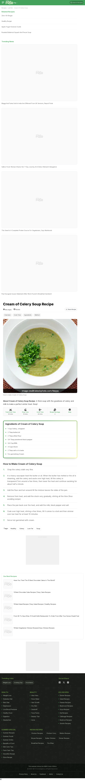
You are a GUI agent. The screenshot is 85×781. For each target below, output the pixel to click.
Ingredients (27, 315)
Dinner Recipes (65, 695)
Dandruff (34, 709)
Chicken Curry (51, 733)
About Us (33, 774)
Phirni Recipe (7, 757)
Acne (33, 720)
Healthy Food (7, 713)
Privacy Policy (23, 774)
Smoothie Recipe (9, 754)
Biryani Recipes (36, 738)
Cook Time (17, 315)
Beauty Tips (35, 716)
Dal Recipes (64, 713)
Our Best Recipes (10, 576)
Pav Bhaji (50, 743)
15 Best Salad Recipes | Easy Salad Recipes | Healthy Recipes (35, 604)
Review (18, 309)
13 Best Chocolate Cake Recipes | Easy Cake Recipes (32, 592)
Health (5, 692)
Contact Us (59, 774)
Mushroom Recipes (66, 706)
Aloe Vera (34, 695)
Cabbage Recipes (66, 716)
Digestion (6, 716)
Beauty (33, 692)
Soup (38, 528)
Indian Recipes (36, 730)
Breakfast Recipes (37, 743)
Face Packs (35, 713)
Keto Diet (6, 702)
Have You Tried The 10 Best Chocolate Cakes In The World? (34, 580)
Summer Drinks (8, 740)
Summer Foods (8, 736)
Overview (7, 315)
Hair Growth (35, 702)
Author (51, 774)
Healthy (13, 528)
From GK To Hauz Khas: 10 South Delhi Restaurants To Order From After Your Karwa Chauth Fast (46, 616)
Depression (7, 706)
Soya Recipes (64, 709)
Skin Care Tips (8, 747)
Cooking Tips (18, 682)
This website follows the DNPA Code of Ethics (42, 766)
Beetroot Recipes (66, 720)
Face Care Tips (8, 750)
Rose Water (35, 699)
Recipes (4, 8)
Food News (29, 682)
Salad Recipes (65, 699)
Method (37, 315)
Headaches (7, 720)
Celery (21, 528)
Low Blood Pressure (10, 709)
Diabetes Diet (7, 699)
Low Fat (10, 8)
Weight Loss (7, 682)
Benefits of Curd (8, 743)
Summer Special (9, 730)
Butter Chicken (50, 738)
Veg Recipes (63, 692)
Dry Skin (34, 706)
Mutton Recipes (65, 733)
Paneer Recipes (65, 702)
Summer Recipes (9, 733)
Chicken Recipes (37, 733)
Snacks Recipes (65, 723)
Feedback (43, 774)
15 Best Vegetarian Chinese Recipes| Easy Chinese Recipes (34, 628)
